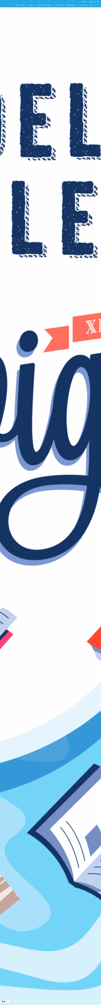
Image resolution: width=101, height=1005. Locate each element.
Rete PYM (85, 5)
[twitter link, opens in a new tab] (93, 1)
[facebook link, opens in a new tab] (91, 1)
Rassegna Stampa (70, 5)
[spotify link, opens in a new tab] (97, 1)
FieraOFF (30, 5)
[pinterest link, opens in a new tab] (95, 1)
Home (17, 5)
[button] (97, 5)
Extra (80, 5)
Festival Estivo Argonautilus (44, 5)
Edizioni (23, 5)
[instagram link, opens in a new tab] (89, 1)
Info (91, 5)
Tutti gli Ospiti (58, 5)
